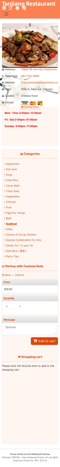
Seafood (11, 223)
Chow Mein (13, 185)
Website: (9, 82)
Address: (10, 69)
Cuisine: (9, 95)
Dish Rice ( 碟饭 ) (16, 250)
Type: (8, 89)
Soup (9, 174)
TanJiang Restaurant (28, 5)
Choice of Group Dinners (21, 234)
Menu (7, 275)
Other (9, 229)
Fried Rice (12, 180)
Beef (9, 218)
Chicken (11, 201)
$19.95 (8, 289)
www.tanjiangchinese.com (35, 457)
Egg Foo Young (15, 212)
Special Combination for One (23, 240)
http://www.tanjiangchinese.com (40, 82)
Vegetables (13, 196)
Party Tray (12, 256)
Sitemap (6, 457)
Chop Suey (12, 191)
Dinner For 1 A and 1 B (19, 245)
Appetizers (12, 163)
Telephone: (11, 75)
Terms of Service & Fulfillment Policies (30, 454)
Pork (9, 207)
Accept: (9, 102)
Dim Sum (11, 169)
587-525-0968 (30, 75)
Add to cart (46, 341)
